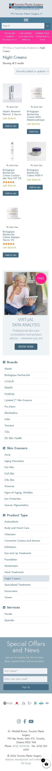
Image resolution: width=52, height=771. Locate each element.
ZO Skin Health (13, 438)
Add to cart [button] (10, 126)
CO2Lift (9, 381)
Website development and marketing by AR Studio (26, 761)
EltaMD (8, 387)
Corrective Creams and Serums (22, 540)
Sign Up (26, 687)
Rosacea (9, 486)
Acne (7, 455)
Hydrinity (9, 394)
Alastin (8, 369)
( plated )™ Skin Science (18, 400)
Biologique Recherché (17, 375)
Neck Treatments (14, 572)
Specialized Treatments (17, 585)
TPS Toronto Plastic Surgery (25, 14)
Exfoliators (10, 547)
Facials (8, 614)
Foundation (10, 559)
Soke (7, 419)
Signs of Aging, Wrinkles (18, 492)
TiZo (6, 432)
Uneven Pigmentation (16, 505)
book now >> (12, 39)
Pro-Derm (9, 406)
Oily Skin (9, 480)
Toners (8, 597)
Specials (9, 620)
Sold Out (33, 131)
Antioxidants (11, 521)
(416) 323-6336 (21, 746)
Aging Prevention (14, 461)
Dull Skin (9, 473)
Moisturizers (11, 566)
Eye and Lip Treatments (17, 553)
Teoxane (9, 425)
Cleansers (10, 534)
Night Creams (12, 578)
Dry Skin (9, 467)
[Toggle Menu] (26, 20)
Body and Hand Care (16, 528)
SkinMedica (10, 413)
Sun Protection (12, 499)
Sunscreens (10, 591)
